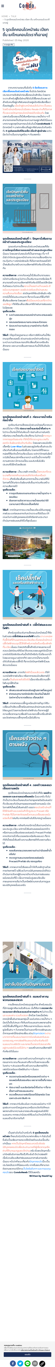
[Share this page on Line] (28, 1363)
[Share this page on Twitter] (20, 1363)
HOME (5, 16)
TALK (13, 16)
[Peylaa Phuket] (27, 542)
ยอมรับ (27, 1354)
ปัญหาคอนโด (36, 1161)
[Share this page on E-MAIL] (35, 1363)
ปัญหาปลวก (39, 1033)
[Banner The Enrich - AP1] (27, 156)
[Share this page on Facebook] (13, 1363)
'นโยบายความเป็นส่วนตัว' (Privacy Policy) (35, 1350)
